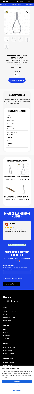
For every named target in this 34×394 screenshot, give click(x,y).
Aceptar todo (17, 381)
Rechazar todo (17, 390)
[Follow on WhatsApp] (18, 301)
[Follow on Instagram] (8, 301)
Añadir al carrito (17, 80)
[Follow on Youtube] (14, 301)
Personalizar (17, 386)
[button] (27, 12)
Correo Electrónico (9, 265)
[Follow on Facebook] (4, 301)
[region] (17, 380)
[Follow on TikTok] (11, 301)
